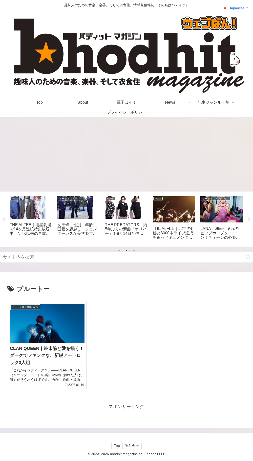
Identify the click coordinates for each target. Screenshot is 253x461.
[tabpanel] (30, 218)
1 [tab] (119, 250)
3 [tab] (133, 250)
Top (117, 446)
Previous (3, 219)
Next (249, 219)
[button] (248, 257)
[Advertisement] (126, 154)
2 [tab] (126, 250)
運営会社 (132, 446)
